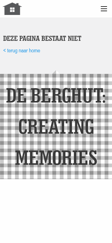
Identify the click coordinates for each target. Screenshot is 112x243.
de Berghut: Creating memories (56, 126)
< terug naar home (21, 50)
